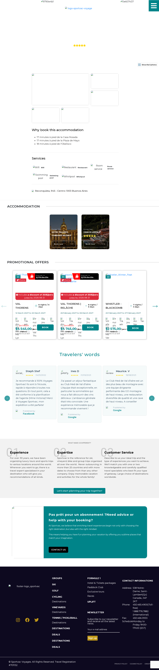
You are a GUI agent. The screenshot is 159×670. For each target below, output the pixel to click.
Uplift (91, 601)
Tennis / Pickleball (64, 618)
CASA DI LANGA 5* (92, 232)
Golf (55, 590)
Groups (57, 578)
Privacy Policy (121, 664)
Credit (147, 664)
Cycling (57, 597)
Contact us (58, 549)
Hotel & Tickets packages (101, 583)
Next (152, 398)
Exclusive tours (95, 591)
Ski (54, 584)
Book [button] (45, 327)
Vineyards (59, 607)
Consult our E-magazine (38, 6)
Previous (7, 398)
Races (90, 596)
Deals (56, 634)
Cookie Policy (136, 664)
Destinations (59, 601)
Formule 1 (93, 578)
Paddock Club (95, 587)
